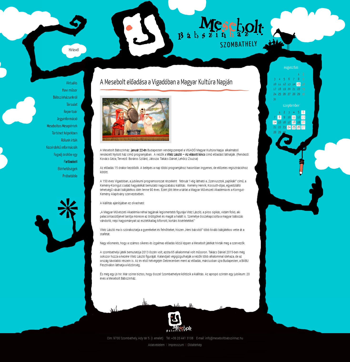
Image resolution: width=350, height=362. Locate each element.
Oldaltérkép (195, 344)
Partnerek (70, 162)
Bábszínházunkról (65, 98)
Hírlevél (74, 50)
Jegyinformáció (67, 119)
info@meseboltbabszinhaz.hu (224, 338)
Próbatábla (70, 176)
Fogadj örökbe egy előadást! (65, 155)
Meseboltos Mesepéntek (62, 126)
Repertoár (70, 112)
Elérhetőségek (67, 169)
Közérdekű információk (61, 148)
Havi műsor (69, 90)
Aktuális (71, 83)
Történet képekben (64, 133)
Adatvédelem (156, 344)
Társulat (71, 105)
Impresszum (176, 344)
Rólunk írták (69, 140)
